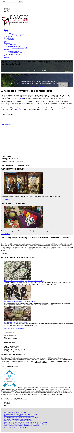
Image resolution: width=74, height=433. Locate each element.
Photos (10, 36)
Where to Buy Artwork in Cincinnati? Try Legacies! (19, 416)
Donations (41, 86)
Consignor (7, 49)
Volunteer (7, 43)
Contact (6, 57)
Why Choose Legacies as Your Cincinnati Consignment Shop (21, 425)
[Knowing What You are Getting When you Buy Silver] (17, 300)
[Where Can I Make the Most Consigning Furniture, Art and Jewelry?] (17, 279)
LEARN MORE (5, 199)
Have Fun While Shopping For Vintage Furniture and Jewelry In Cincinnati (25, 422)
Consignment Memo (14, 54)
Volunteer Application (14, 46)
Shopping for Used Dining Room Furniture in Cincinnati (20, 414)
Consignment (34, 86)
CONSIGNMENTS (18, 109)
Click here (21, 98)
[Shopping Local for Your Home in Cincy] (17, 320)
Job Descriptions (12, 44)
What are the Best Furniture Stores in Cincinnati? (18, 420)
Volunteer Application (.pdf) (20, 48)
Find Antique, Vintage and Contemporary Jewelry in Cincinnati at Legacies (25, 424)
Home (6, 30)
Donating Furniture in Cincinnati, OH (15, 412)
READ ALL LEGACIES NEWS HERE (12, 328)
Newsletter (11, 39)
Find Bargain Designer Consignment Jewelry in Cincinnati (21, 417)
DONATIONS (5, 109)
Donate (6, 56)
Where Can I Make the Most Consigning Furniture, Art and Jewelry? (23, 281)
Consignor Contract (13, 51)
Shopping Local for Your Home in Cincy (16, 322)
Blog (5, 41)
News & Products (9, 38)
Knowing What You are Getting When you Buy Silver (19, 301)
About (6, 31)
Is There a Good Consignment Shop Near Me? (17, 419)
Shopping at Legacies (18, 35)
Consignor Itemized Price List (16, 52)
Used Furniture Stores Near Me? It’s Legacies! (17, 427)
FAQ (9, 33)
